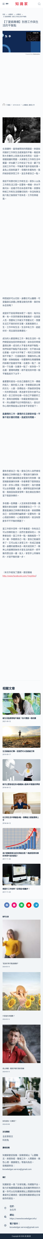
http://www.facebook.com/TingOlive (19, 576)
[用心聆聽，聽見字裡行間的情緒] (21, 1044)
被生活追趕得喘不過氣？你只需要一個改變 (19, 718)
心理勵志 (25, 105)
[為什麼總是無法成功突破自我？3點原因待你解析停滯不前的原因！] (21, 839)
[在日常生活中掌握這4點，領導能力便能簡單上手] (21, 803)
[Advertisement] (21, 78)
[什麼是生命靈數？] (21, 991)
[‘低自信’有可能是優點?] (21, 939)
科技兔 (6, 1140)
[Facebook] (6, 905)
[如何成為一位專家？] (21, 1096)
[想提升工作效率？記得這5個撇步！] (21, 874)
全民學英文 (8, 1136)
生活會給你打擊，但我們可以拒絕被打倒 (18, 751)
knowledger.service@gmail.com (24, 1227)
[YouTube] (29, 905)
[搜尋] (39, 4)
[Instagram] (14, 905)
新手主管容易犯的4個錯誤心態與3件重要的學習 (21, 784)
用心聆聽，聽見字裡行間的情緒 (13, 1068)
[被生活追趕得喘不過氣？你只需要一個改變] (21, 704)
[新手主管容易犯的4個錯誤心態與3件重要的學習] (21, 770)
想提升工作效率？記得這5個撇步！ (16, 889)
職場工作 (32, 105)
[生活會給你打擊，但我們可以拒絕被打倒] (21, 737)
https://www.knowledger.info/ (23, 1218)
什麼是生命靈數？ (9, 1016)
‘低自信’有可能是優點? (10, 963)
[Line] (21, 905)
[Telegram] (36, 905)
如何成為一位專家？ (9, 1121)
